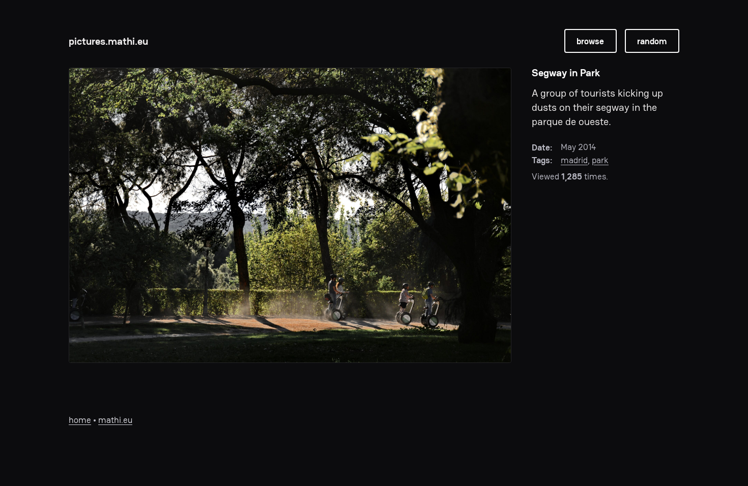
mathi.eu (115, 420)
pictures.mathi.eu (108, 41)
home (80, 420)
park (600, 160)
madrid (574, 160)
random (652, 41)
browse (590, 41)
